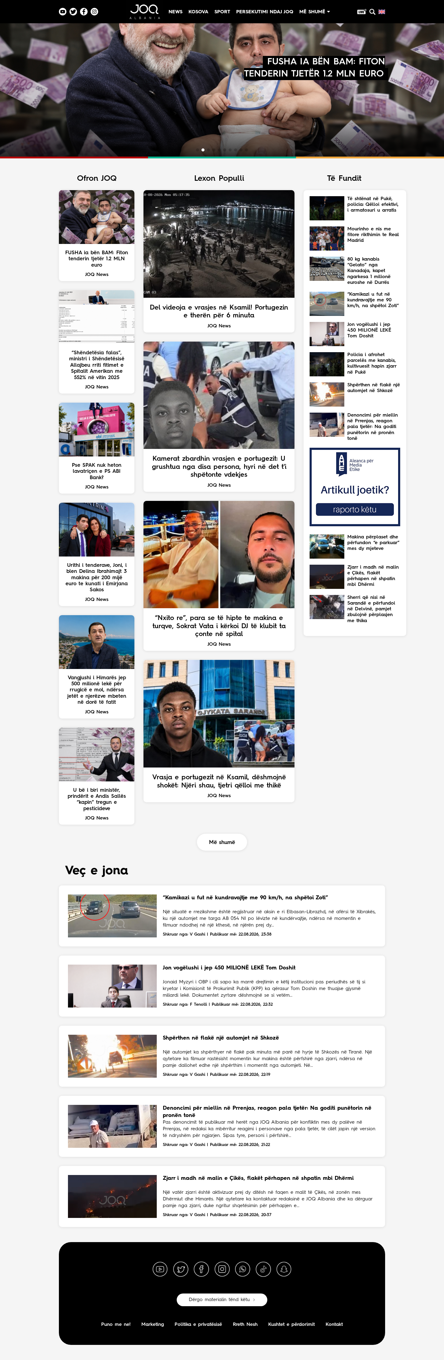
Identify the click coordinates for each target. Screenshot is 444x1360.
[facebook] (201, 1269)
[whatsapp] (242, 1269)
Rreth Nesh (245, 1324)
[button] (197, 149)
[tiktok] (263, 1269)
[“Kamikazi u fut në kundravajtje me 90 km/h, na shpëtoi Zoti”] (112, 915)
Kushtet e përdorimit (291, 1324)
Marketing (152, 1324)
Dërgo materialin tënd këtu (219, 1299)
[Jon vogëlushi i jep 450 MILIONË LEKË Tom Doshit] (112, 986)
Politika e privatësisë (198, 1324)
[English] (381, 11)
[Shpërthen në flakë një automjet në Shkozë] (112, 1056)
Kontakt (334, 1324)
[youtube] (160, 1269)
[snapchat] (284, 1269)
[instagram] (222, 1269)
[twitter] (180, 1269)
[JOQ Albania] (144, 14)
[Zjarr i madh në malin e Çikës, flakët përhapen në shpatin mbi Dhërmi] (112, 1196)
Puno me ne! (115, 1324)
